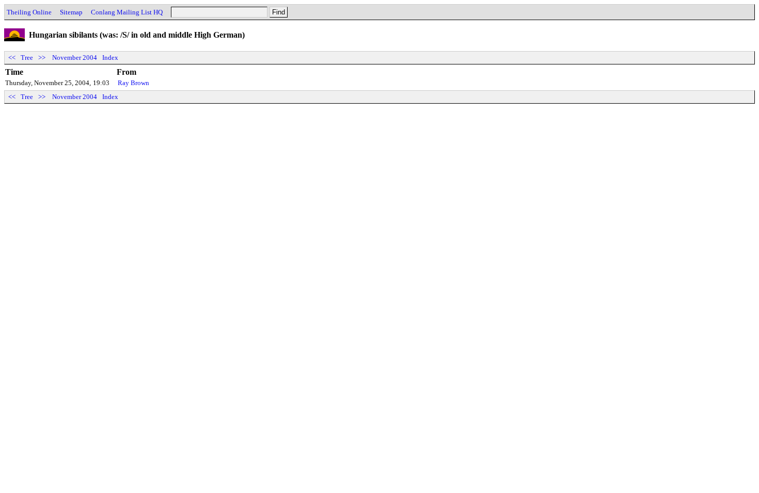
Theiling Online (29, 12)
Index (110, 57)
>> (42, 57)
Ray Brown (133, 83)
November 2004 (74, 57)
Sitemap (71, 12)
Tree (27, 57)
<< (12, 57)
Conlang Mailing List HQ (127, 12)
